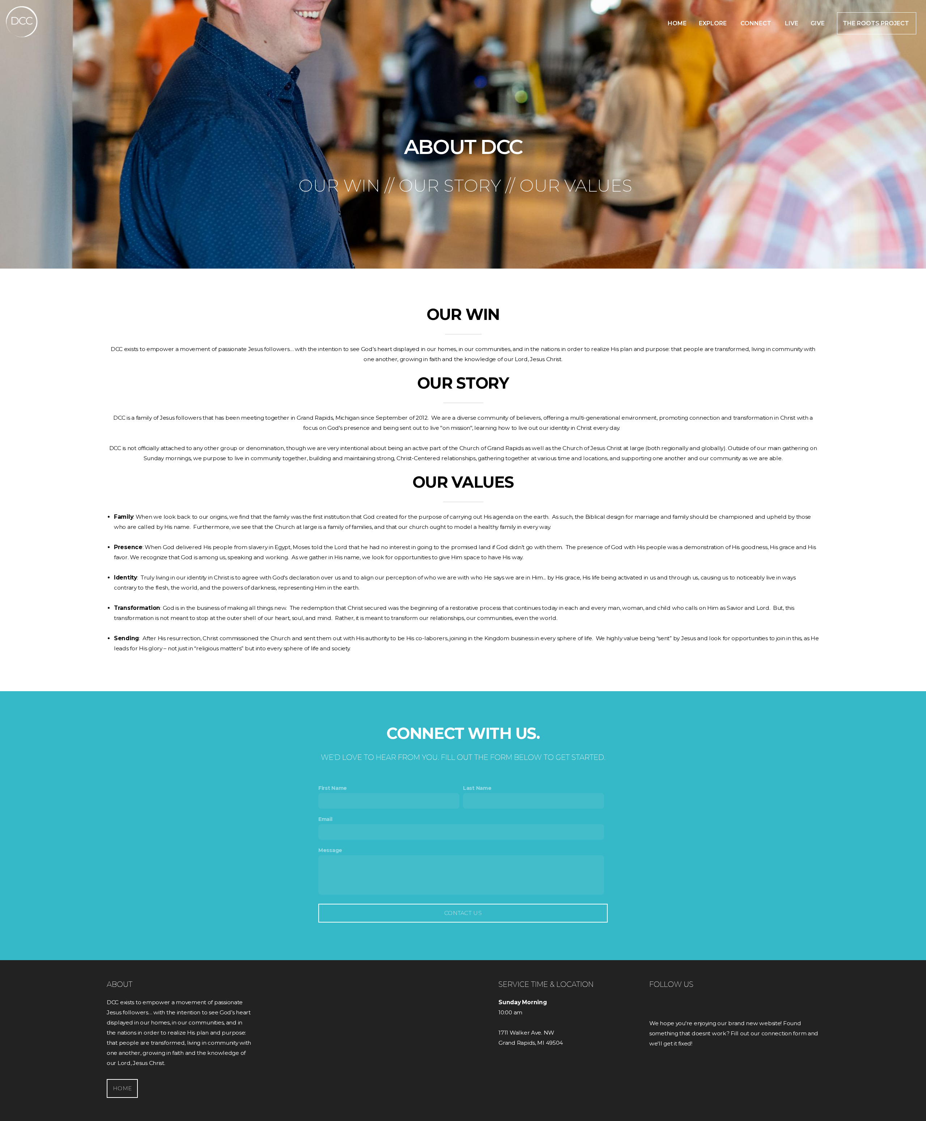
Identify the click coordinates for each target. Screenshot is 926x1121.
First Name (332, 788)
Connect (756, 23)
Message (330, 850)
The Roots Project (876, 23)
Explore (713, 23)
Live (791, 23)
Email (325, 819)
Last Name (477, 788)
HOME (122, 1088)
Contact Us (463, 913)
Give (818, 23)
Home (677, 23)
